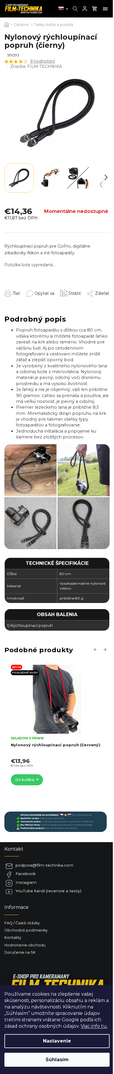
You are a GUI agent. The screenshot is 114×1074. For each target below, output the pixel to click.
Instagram (26, 882)
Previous (96, 649)
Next (106, 649)
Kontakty (12, 937)
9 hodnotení (42, 61)
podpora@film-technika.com (44, 865)
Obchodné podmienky (26, 930)
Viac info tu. (94, 1026)
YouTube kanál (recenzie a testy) (48, 890)
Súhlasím (57, 1059)
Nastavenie (57, 1041)
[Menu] (105, 8)
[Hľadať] (74, 9)
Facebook (25, 873)
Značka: (36, 66)
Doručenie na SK (20, 952)
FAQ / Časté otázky (22, 923)
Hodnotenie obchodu (25, 945)
